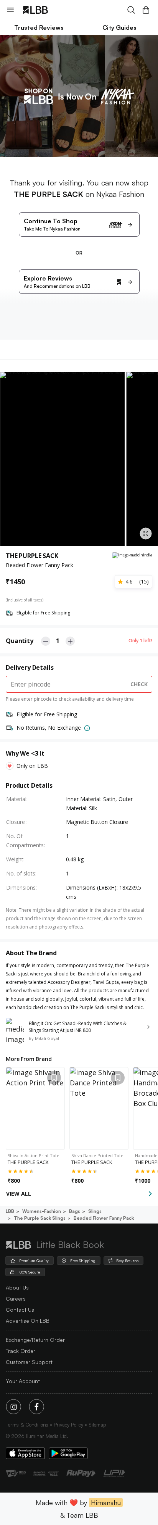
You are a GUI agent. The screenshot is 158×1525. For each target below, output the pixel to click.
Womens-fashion (41, 1211)
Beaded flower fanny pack (104, 1218)
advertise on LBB (27, 1320)
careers (16, 1298)
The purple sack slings (40, 1218)
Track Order (20, 1351)
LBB (10, 1211)
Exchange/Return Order (35, 1339)
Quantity (19, 641)
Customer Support (29, 1362)
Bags (74, 1211)
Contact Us (20, 1309)
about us (17, 1287)
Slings (95, 1211)
